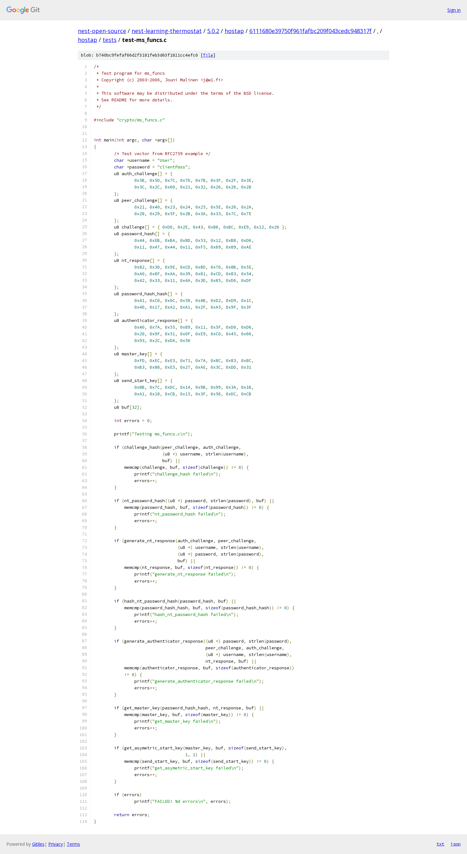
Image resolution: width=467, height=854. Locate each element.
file (208, 55)
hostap (234, 31)
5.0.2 (213, 31)
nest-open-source (102, 31)
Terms (73, 844)
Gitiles (38, 844)
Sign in (454, 10)
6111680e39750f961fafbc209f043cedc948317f (310, 31)
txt (440, 844)
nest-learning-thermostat (167, 31)
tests (110, 40)
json (455, 844)
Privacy (55, 844)
